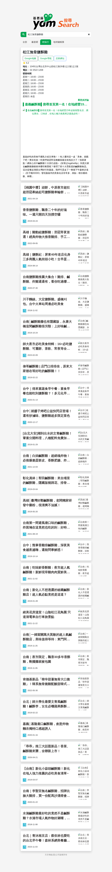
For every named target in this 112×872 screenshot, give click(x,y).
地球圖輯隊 (58, 42)
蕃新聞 (34, 42)
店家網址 (60, 58)
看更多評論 (83, 100)
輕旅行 (45, 42)
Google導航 (46, 58)
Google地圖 (30, 58)
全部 (25, 42)
